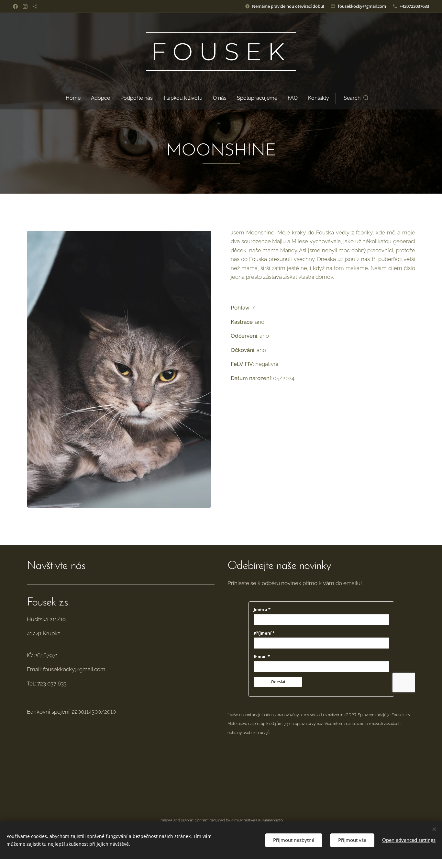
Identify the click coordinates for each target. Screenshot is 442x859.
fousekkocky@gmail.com (362, 6)
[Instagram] (25, 6)
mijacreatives (245, 820)
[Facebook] (15, 6)
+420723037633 (414, 6)
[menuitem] (76, 98)
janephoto (274, 820)
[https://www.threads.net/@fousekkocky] (35, 6)
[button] (356, 98)
